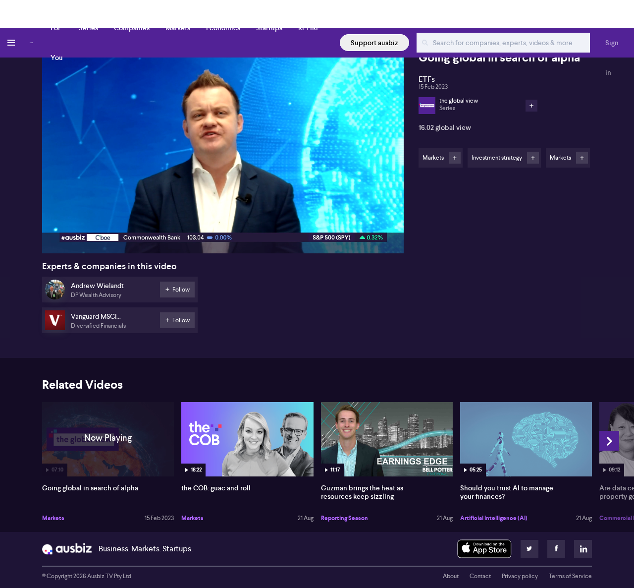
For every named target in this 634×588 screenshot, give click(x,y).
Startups (269, 27)
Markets (177, 27)
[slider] (223, 217)
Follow (455, 158)
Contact (480, 576)
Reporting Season (344, 518)
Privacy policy (520, 576)
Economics (223, 27)
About (451, 576)
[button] (226, 154)
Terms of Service (570, 576)
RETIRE (308, 27)
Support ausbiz (374, 42)
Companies (132, 27)
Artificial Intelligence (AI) (494, 518)
